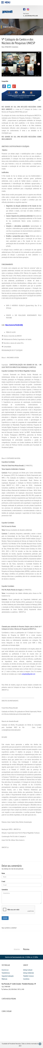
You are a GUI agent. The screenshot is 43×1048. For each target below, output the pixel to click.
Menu (7, 2)
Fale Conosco (26, 13)
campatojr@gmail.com (28, 674)
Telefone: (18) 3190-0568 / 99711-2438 (13, 989)
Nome (3, 873)
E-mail (3, 881)
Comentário (5, 890)
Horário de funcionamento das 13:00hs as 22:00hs (21, 957)
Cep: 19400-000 (6, 987)
